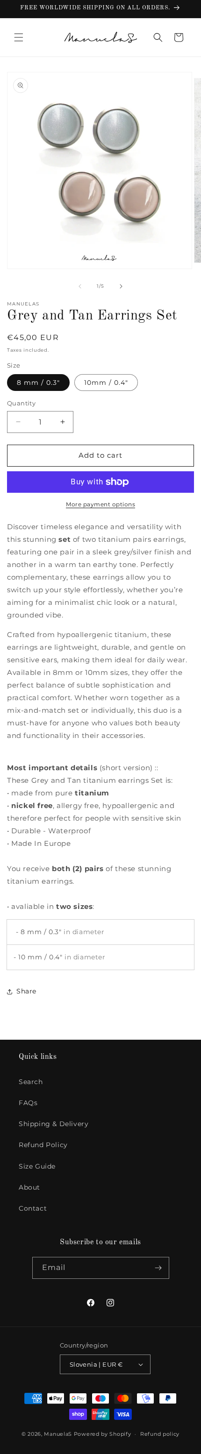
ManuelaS (58, 1434)
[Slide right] (121, 286)
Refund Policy (43, 1145)
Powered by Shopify (102, 1434)
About (29, 1187)
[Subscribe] (158, 1268)
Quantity (21, 403)
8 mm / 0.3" (38, 382)
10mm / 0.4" (106, 382)
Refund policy (159, 1434)
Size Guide (37, 1166)
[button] (18, 37)
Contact (33, 1208)
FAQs (28, 1103)
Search (31, 1082)
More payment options (100, 504)
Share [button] (26, 991)
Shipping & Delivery (53, 1124)
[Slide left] (80, 286)
